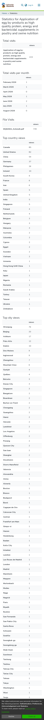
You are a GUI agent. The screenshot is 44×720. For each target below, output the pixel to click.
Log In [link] (30, 5)
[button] (8, 5)
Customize (5, 712)
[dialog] (22, 709)
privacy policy (30, 708)
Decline (11, 716)
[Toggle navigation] (39, 5)
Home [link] (4, 13)
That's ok (31, 716)
